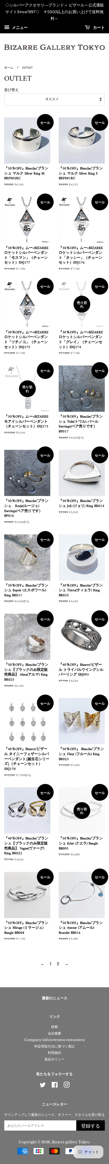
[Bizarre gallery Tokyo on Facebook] (54, 1086)
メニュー (19, 27)
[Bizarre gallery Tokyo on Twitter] (43, 1086)
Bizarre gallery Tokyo (70, 1142)
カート (98, 27)
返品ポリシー (54, 1059)
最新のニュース (54, 998)
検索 (54, 1027)
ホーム (8, 67)
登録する (90, 1126)
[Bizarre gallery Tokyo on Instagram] (66, 1086)
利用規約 (54, 1053)
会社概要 (54, 1033)
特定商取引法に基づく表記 (54, 1046)
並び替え (11, 90)
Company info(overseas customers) (54, 1040)
